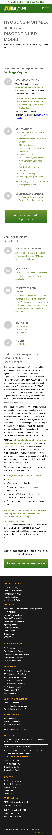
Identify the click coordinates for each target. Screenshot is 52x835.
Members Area (12, 714)
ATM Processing (11, 588)
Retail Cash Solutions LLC (15, 709)
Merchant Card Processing (15, 677)
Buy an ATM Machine (13, 615)
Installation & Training (13, 600)
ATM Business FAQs (12, 764)
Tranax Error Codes (12, 770)
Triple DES (11, 479)
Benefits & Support (12, 597)
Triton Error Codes (12, 767)
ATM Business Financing (14, 684)
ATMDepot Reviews (12, 781)
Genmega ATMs (11, 628)
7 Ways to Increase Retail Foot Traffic (18, 746)
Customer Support (12, 761)
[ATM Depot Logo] (15, 8)
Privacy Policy (10, 787)
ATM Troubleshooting (16, 756)
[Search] (42, 8)
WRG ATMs (9, 637)
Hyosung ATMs (10, 625)
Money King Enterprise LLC (15, 706)
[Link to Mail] (46, 832)
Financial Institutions (12, 661)
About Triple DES (11, 690)
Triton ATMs (9, 634)
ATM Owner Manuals (13, 687)
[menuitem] (42, 8)
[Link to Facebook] (32, 832)
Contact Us (9, 791)
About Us (8, 794)
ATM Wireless (10, 612)
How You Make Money (13, 591)
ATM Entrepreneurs (12, 648)
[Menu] (47, 8)
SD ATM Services (11, 703)
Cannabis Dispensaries (13, 658)
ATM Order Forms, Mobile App (17, 671)
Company (9, 777)
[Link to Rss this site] (43, 832)
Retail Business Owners (14, 651)
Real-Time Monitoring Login (15, 729)
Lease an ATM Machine (14, 621)
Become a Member (12, 722)
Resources (10, 667)
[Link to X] (35, 832)
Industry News (10, 693)
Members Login (10, 718)
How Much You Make (13, 594)
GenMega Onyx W (15, 72)
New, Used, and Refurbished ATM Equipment (23, 609)
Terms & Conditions (12, 784)
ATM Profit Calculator (13, 681)
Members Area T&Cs (13, 725)
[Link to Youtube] (39, 832)
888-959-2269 (38, 1)
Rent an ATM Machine (13, 618)
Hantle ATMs (9, 631)
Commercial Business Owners (16, 654)
